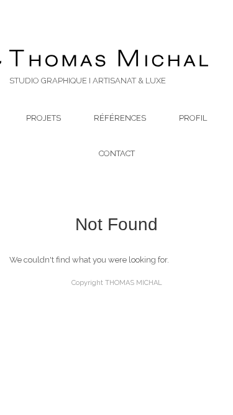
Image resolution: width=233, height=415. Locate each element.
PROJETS (43, 118)
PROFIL (193, 118)
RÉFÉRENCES (120, 118)
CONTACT (117, 153)
